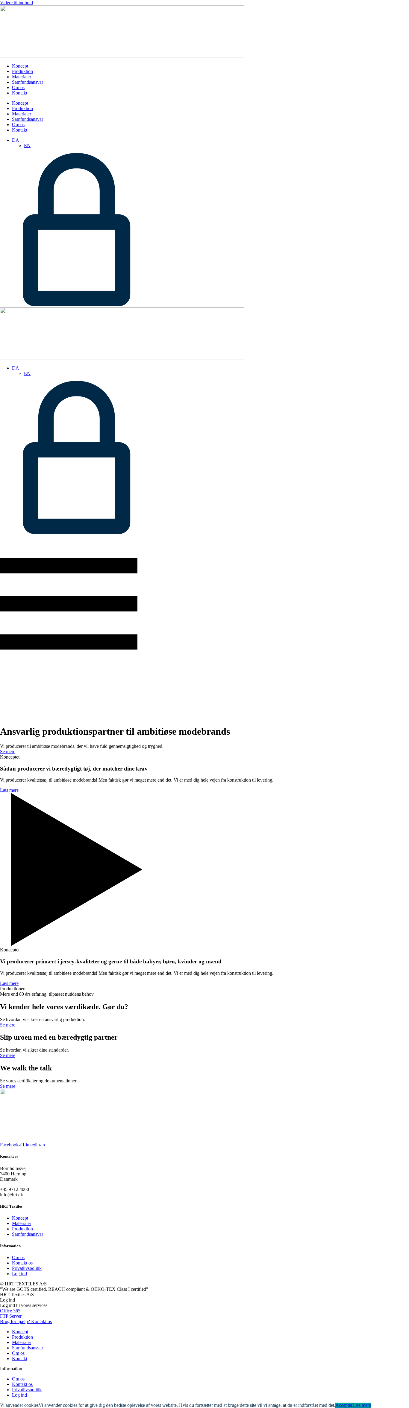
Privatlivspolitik (27, 1268)
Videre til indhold (16, 2)
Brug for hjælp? (26, 1321)
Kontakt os (22, 1262)
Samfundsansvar (27, 82)
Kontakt (19, 92)
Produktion (22, 71)
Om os (18, 87)
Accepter (343, 1405)
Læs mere (361, 1405)
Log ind (19, 1273)
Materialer (21, 76)
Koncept (20, 65)
